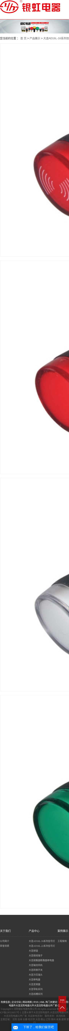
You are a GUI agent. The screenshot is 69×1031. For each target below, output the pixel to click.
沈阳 (14, 1019)
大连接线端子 (36, 955)
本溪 (58, 1019)
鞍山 (43, 1019)
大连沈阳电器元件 (25, 1005)
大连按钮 (33, 950)
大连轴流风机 (36, 965)
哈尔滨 (31, 1019)
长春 (25, 1019)
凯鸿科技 (60, 1016)
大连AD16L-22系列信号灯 (42, 946)
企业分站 (16, 1002)
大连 (37, 1019)
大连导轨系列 (36, 989)
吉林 (20, 1019)
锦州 (53, 1019)
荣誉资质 (4, 946)
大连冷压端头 (36, 975)
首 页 (23, 38)
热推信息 (5, 1002)
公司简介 (4, 941)
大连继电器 (34, 979)
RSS (36, 1002)
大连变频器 (34, 984)
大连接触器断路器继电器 (41, 960)
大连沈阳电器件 (41, 1012)
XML (42, 1002)
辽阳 (48, 1019)
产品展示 (35, 38)
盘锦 (63, 1019)
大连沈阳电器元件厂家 (45, 1005)
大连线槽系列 (36, 994)
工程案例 (62, 941)
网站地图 (27, 1002)
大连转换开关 (36, 970)
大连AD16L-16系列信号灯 (42, 941)
